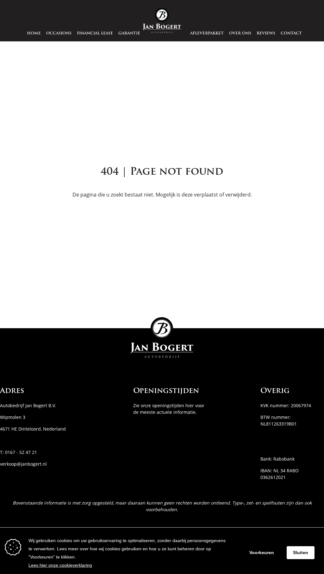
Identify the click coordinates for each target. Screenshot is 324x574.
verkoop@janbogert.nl (23, 464)
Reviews (266, 33)
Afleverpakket (207, 33)
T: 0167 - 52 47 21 (18, 452)
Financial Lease (95, 33)
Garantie (129, 33)
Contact (291, 33)
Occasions (59, 33)
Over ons (240, 33)
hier (189, 405)
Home (34, 33)
